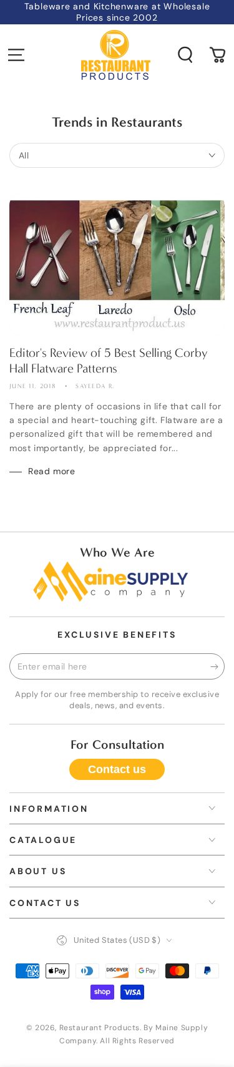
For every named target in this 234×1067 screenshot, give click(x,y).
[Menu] (16, 55)
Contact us (117, 769)
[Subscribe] (217, 667)
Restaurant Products (99, 1028)
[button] (185, 55)
